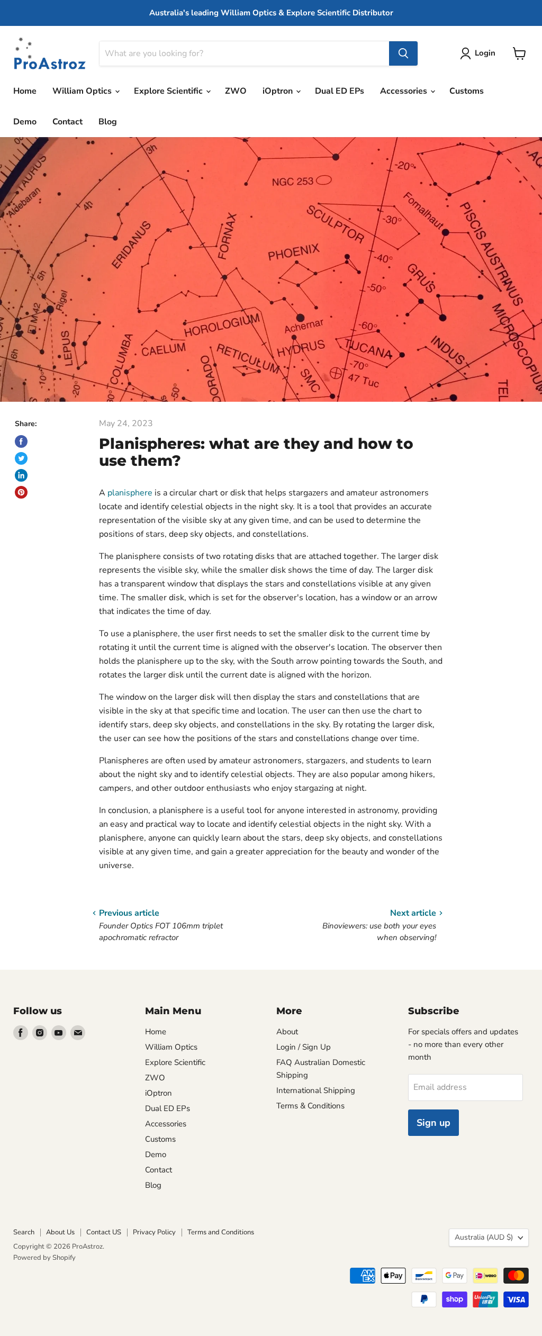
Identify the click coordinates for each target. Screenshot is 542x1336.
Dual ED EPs (339, 91)
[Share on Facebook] (21, 441)
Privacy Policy (154, 1232)
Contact (67, 122)
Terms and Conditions (220, 1232)
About (287, 1031)
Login (485, 53)
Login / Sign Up (303, 1047)
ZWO (236, 91)
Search (23, 1232)
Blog (107, 122)
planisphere (129, 493)
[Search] (403, 53)
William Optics (83, 91)
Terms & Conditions (310, 1105)
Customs (466, 91)
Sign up (433, 1122)
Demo (25, 122)
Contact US (103, 1232)
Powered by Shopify (44, 1257)
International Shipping (315, 1090)
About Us (60, 1232)
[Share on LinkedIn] (21, 475)
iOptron (279, 91)
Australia (484, 1237)
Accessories (404, 91)
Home (25, 91)
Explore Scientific (169, 91)
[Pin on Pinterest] (21, 492)
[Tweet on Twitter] (21, 458)
